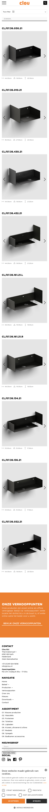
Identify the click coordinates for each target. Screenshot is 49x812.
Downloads (7, 699)
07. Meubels (7, 730)
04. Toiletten (7, 721)
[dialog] (24, 789)
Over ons (6, 693)
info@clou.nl (7, 666)
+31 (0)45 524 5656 (10, 664)
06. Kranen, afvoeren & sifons (14, 727)
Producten (6, 687)
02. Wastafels (8, 715)
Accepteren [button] (13, 801)
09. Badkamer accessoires (13, 736)
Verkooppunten (8, 690)
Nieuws (5, 696)
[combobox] (46, 770)
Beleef (5, 684)
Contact (5, 702)
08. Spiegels (7, 733)
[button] (24, 807)
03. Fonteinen (8, 718)
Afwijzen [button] (37, 801)
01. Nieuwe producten (11, 712)
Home (4, 681)
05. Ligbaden (7, 724)
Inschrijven (9, 753)
